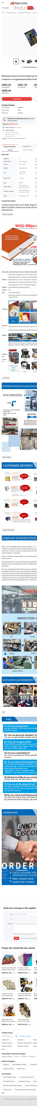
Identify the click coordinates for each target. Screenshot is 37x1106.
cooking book (5, 1040)
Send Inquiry (17, 99)
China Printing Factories (9, 1077)
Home (3, 12)
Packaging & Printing (11, 12)
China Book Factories (8, 1081)
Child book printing (7, 1043)
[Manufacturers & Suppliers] (18, 3)
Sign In (4, 138)
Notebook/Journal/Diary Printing (25, 1043)
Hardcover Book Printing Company (12, 1085)
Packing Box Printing (22, 1046)
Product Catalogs (26, 1036)
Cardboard (6, 1064)
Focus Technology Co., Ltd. (21, 1099)
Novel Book (20, 1040)
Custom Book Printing (24, 1081)
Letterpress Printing (8, 1068)
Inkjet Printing (21, 1068)
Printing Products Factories (27, 1077)
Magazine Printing (6, 1046)
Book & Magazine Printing (19, 1064)
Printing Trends (7, 1090)
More (3, 1093)
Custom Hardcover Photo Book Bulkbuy (25, 1090)
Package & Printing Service (24, 12)
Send (16, 938)
